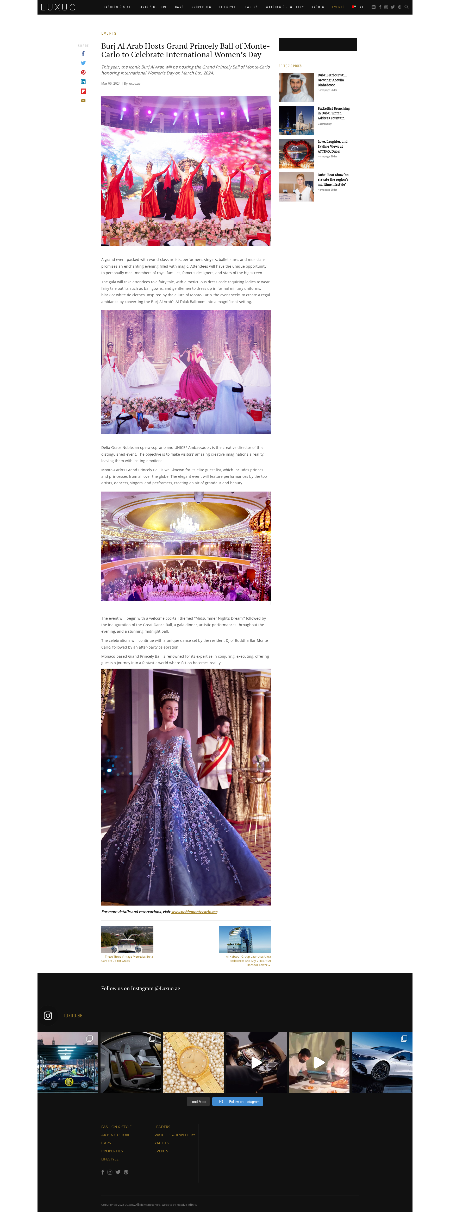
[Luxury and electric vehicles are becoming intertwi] (382, 1062)
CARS (106, 1143)
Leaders (250, 7)
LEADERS (162, 1127)
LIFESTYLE (109, 1159)
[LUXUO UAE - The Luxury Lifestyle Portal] (58, 6)
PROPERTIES (112, 1151)
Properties (201, 7)
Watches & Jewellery (285, 7)
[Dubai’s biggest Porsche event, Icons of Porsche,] (68, 1062)
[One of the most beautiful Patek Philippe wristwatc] (193, 1062)
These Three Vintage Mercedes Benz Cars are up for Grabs (127, 958)
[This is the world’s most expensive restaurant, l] (319, 1062)
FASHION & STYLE (116, 1127)
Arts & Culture (153, 7)
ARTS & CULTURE (115, 1135)
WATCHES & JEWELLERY (174, 1135)
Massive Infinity (187, 1205)
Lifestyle (227, 7)
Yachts (318, 7)
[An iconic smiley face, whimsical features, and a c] (256, 1062)
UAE (360, 7)
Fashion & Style (118, 7)
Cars (179, 7)
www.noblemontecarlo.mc (194, 911)
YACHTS (161, 1143)
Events (338, 7)
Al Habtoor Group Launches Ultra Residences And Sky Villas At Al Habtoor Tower (248, 960)
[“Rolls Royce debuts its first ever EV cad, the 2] (131, 1062)
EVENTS (161, 1151)
